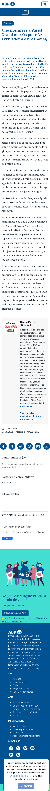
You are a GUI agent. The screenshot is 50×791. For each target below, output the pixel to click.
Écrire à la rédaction (22, 702)
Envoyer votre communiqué (25, 706)
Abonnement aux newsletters (26, 736)
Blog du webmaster (22, 688)
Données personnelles (23, 729)
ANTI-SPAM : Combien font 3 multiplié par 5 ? (23, 515)
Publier (16, 715)
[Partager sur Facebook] (3, 446)
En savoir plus (16, 776)
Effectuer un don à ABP (15, 613)
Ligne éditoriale (20, 682)
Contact (16, 685)
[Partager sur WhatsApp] (29, 446)
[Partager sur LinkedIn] (20, 446)
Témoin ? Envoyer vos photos (26, 709)
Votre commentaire (10, 494)
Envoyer (7, 538)
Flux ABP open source (23, 692)
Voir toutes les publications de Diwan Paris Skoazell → (30, 416)
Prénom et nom (9, 482)
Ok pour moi (26, 786)
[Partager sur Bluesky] (38, 446)
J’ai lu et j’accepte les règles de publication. (25, 532)
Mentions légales (20, 726)
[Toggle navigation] (44, 4)
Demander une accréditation (26, 712)
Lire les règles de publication (17, 526)
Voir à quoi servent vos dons (18, 618)
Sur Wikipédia (19, 732)
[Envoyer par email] (46, 446)
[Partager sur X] (12, 446)
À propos (17, 679)
